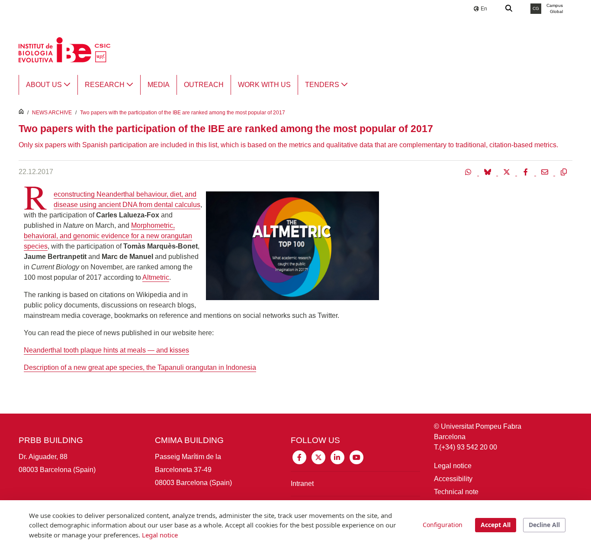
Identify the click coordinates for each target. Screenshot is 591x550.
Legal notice (453, 465)
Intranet (302, 483)
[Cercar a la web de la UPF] (509, 8)
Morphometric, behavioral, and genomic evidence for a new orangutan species (108, 236)
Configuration (443, 525)
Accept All (496, 525)
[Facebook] (526, 171)
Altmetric (155, 277)
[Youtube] (356, 456)
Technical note (456, 491)
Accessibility (453, 478)
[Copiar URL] (563, 171)
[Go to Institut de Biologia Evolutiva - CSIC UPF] (64, 49)
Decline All (544, 525)
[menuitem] (48, 85)
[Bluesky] (488, 171)
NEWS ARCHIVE (52, 113)
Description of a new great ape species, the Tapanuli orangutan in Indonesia (140, 367)
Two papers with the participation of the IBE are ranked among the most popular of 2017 (182, 113)
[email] (545, 171)
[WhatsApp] (469, 171)
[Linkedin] (337, 456)
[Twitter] (507, 171)
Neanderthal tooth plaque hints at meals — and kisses (106, 350)
